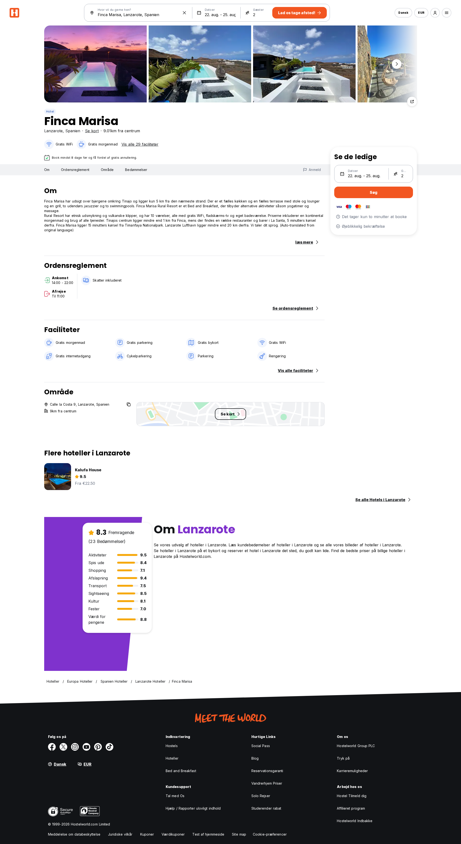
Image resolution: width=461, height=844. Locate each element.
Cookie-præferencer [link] (270, 834)
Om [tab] (46, 170)
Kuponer (147, 834)
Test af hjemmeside (208, 834)
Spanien (72, 130)
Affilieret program (351, 808)
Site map (239, 834)
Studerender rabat (266, 808)
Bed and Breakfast (181, 771)
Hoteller (172, 758)
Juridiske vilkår (120, 834)
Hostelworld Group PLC (356, 746)
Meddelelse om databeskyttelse (74, 834)
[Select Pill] (435, 13)
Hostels (172, 746)
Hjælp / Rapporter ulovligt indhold (193, 808)
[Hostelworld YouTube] (86, 747)
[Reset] (184, 13)
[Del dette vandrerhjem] (412, 101)
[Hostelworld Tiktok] (109, 747)
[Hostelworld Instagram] (75, 747)
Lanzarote (53, 130)
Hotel (50, 111)
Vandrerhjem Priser (266, 783)
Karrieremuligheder (352, 771)
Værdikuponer (173, 834)
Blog (255, 758)
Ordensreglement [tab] (75, 170)
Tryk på (343, 758)
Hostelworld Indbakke (354, 821)
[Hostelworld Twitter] (63, 747)
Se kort (92, 130)
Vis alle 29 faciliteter (139, 144)
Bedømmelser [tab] (136, 170)
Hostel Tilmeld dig (351, 796)
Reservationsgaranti (267, 771)
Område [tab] (107, 170)
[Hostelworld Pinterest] (98, 747)
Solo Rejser (260, 796)
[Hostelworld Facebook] (52, 747)
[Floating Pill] (396, 64)
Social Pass (260, 746)
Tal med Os (175, 796)
